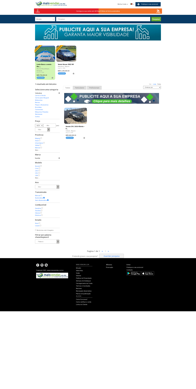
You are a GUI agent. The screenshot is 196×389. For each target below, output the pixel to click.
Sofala (37, 145)
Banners (79, 288)
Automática (39, 198)
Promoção (109, 267)
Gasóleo (38, 211)
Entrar (129, 265)
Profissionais (94, 88)
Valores (78, 276)
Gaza (37, 141)
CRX (36, 175)
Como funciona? (81, 299)
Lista (154, 84)
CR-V (36, 171)
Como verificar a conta (83, 302)
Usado (37, 226)
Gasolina (38, 208)
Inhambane (39, 143)
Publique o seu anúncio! (135, 267)
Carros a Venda (40, 95)
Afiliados (109, 265)
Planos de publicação (83, 294)
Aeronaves (38, 114)
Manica (37, 148)
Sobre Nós (79, 270)
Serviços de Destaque (83, 281)
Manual (37, 195)
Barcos (37, 102)
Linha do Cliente (81, 304)
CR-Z (36, 173)
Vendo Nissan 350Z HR (66, 64)
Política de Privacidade (83, 278)
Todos (67, 88)
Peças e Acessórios (41, 105)
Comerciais (39, 109)
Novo (36, 223)
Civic (36, 168)
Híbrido (37, 213)
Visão (78, 273)
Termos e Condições (83, 286)
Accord (37, 166)
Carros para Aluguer (42, 98)
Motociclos (38, 100)
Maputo (37, 138)
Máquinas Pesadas (41, 112)
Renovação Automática (83, 291)
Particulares (79, 88)
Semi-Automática (41, 200)
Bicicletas (38, 107)
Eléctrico (38, 215)
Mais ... (37, 150)
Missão (78, 268)
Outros (37, 117)
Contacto (130, 270)
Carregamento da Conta (84, 283)
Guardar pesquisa (111, 256)
